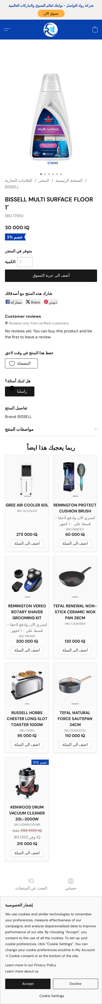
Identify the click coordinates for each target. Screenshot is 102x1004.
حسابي (70, 888)
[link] (51, 994)
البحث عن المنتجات (31, 888)
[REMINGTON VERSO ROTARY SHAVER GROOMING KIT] (27, 578)
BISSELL (12, 187)
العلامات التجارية (18, 180)
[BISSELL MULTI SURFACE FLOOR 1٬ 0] (51, 112)
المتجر (44, 180)
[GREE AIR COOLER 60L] (27, 477)
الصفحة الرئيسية (68, 180)
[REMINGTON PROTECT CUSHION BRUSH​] (75, 477)
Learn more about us (21, 971)
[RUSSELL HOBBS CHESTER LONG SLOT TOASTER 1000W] (27, 684)
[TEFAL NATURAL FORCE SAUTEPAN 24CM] (75, 684)
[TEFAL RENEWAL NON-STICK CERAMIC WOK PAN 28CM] (75, 578)
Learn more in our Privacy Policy (30, 965)
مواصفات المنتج (19, 429)
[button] (51, 13)
